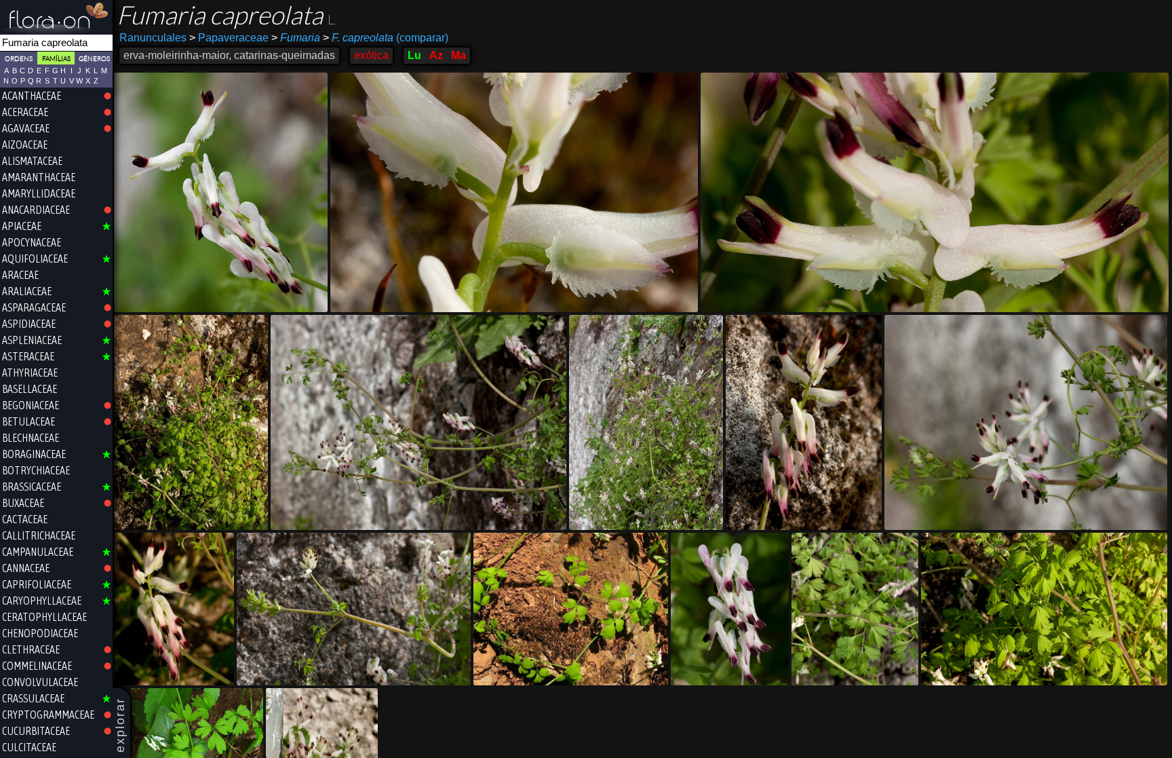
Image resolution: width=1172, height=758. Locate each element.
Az (436, 55)
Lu (414, 55)
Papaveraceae (229, 37)
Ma (458, 55)
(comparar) (385, 37)
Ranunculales (153, 37)
